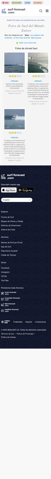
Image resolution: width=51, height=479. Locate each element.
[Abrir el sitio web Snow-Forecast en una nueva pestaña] (5, 2)
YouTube (4, 280)
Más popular (36, 37)
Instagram (5, 272)
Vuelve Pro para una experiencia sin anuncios (25, 20)
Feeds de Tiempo (8, 255)
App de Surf (6, 246)
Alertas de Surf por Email (11, 242)
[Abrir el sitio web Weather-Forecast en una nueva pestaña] (37, 2)
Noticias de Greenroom (11, 225)
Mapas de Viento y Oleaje (12, 221)
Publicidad (17, 321)
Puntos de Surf (7, 217)
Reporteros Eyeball (9, 250)
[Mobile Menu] (47, 10)
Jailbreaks (14, 81)
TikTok (4, 276)
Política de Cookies (8, 337)
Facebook (5, 267)
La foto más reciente (21, 37)
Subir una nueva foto (27, 42)
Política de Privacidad (25, 334)
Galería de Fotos (8, 229)
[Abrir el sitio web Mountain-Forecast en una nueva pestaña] (17, 2)
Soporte (28, 321)
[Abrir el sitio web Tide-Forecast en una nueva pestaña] (27, 2)
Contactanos (40, 321)
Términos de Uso (7, 334)
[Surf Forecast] (13, 10)
